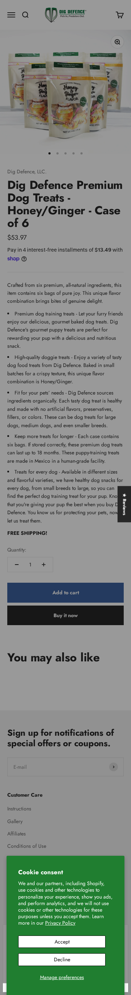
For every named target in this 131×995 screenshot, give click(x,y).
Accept (62, 941)
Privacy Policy (60, 922)
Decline (62, 959)
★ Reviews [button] (124, 504)
